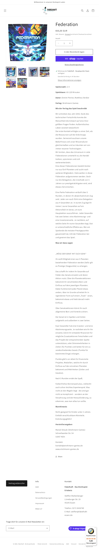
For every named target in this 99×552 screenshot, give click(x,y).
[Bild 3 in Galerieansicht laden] (33, 72)
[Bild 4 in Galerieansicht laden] (45, 72)
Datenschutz (40, 492)
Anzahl (58, 38)
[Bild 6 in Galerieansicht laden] (22, 83)
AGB (37, 487)
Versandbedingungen (43, 498)
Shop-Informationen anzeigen (69, 80)
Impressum (39, 503)
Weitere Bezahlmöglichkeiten (74, 64)
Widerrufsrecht (42, 544)
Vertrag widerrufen (17, 483)
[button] (5, 10)
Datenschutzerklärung (57, 544)
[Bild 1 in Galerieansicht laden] (11, 72)
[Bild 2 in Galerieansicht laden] (22, 72)
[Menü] (95, 528)
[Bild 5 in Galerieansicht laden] (11, 83)
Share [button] (60, 456)
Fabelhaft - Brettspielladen (26, 544)
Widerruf (38, 509)
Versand (68, 34)
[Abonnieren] (46, 528)
